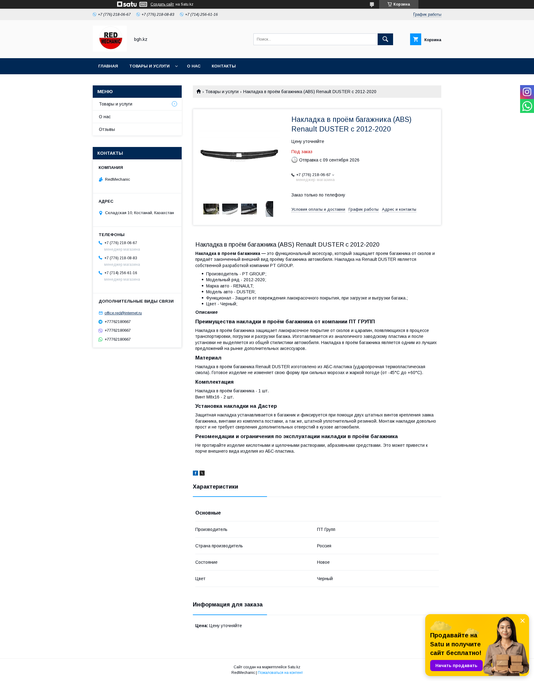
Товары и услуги (149, 66)
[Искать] (385, 39)
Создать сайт (162, 4)
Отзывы (107, 129)
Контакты (224, 66)
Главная (108, 66)
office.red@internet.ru (123, 313)
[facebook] (195, 474)
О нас (194, 66)
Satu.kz (294, 667)
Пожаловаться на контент (280, 672)
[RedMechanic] (110, 50)
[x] (202, 474)
